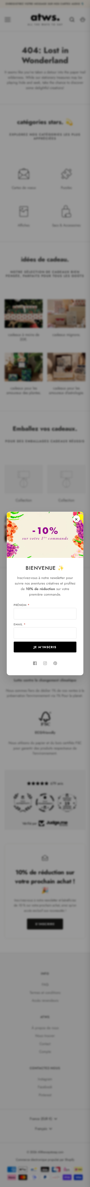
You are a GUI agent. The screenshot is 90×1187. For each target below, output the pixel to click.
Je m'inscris (45, 647)
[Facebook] (35, 663)
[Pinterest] (55, 663)
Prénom (22, 605)
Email (20, 624)
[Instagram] (45, 663)
